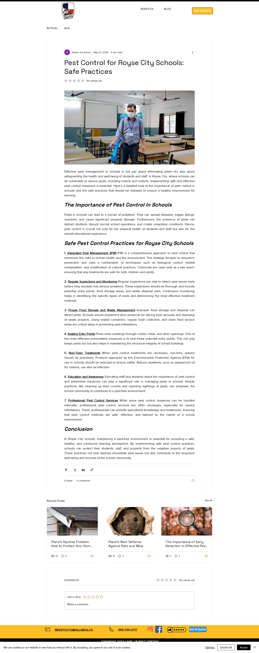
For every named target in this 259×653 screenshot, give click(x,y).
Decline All (226, 647)
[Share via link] (92, 469)
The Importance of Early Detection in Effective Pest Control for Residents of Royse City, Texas (186, 544)
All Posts (52, 28)
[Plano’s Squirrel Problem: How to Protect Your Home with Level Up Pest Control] (72, 521)
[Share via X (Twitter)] (74, 469)
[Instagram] (150, 629)
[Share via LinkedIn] (83, 469)
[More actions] (192, 52)
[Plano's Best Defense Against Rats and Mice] (129, 521)
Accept (244, 647)
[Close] (255, 647)
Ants (67, 28)
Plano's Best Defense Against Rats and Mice (125, 544)
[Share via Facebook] (66, 469)
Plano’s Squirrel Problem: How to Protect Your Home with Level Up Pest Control (71, 544)
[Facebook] (158, 629)
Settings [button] (209, 647)
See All (208, 500)
